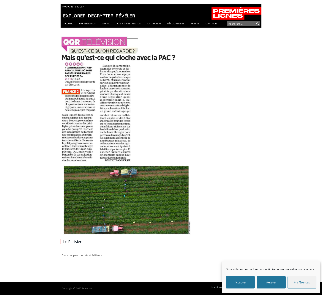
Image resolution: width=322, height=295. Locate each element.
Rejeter (271, 282)
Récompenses (175, 23)
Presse (195, 23)
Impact (106, 23)
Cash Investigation (129, 23)
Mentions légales (221, 287)
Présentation (87, 23)
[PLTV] (161, 12)
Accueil (68, 23)
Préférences (302, 282)
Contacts (212, 23)
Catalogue (154, 23)
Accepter (240, 282)
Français (67, 6)
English (79, 6)
